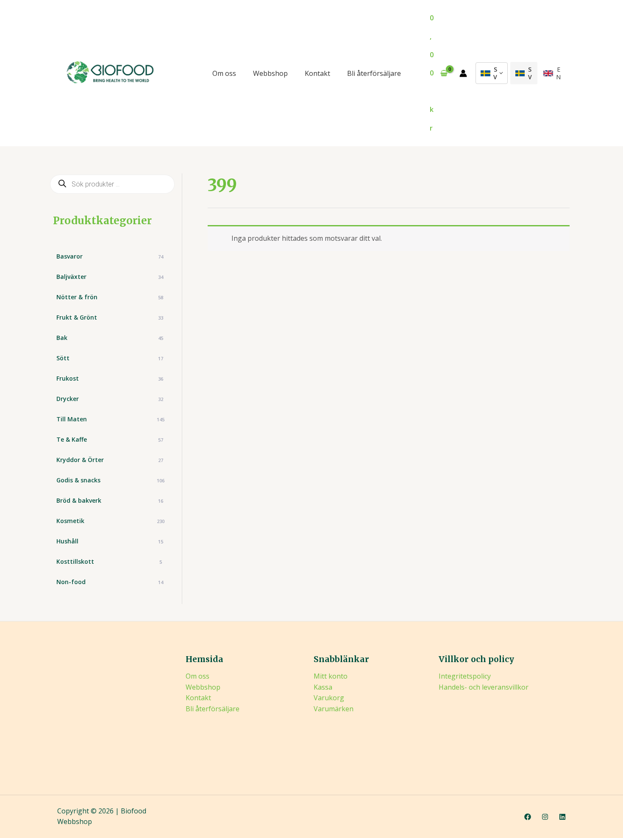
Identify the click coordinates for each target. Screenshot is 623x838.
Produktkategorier (102, 220)
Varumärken (333, 708)
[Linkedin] (562, 816)
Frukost (109, 378)
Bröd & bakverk (109, 500)
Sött (109, 358)
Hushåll (109, 541)
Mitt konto (331, 676)
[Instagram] (545, 816)
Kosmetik (110, 521)
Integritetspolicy (465, 676)
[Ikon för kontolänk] (463, 73)
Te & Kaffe (109, 439)
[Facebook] (527, 816)
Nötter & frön (109, 297)
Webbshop (270, 73)
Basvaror (109, 256)
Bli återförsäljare (374, 73)
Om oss (224, 73)
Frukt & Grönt (109, 317)
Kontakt (317, 73)
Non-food (109, 582)
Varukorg (329, 697)
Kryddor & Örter (109, 460)
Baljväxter (109, 277)
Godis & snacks (110, 480)
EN (558, 73)
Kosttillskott (109, 561)
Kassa (323, 687)
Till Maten (110, 419)
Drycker (109, 399)
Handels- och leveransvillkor (483, 687)
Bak (109, 338)
